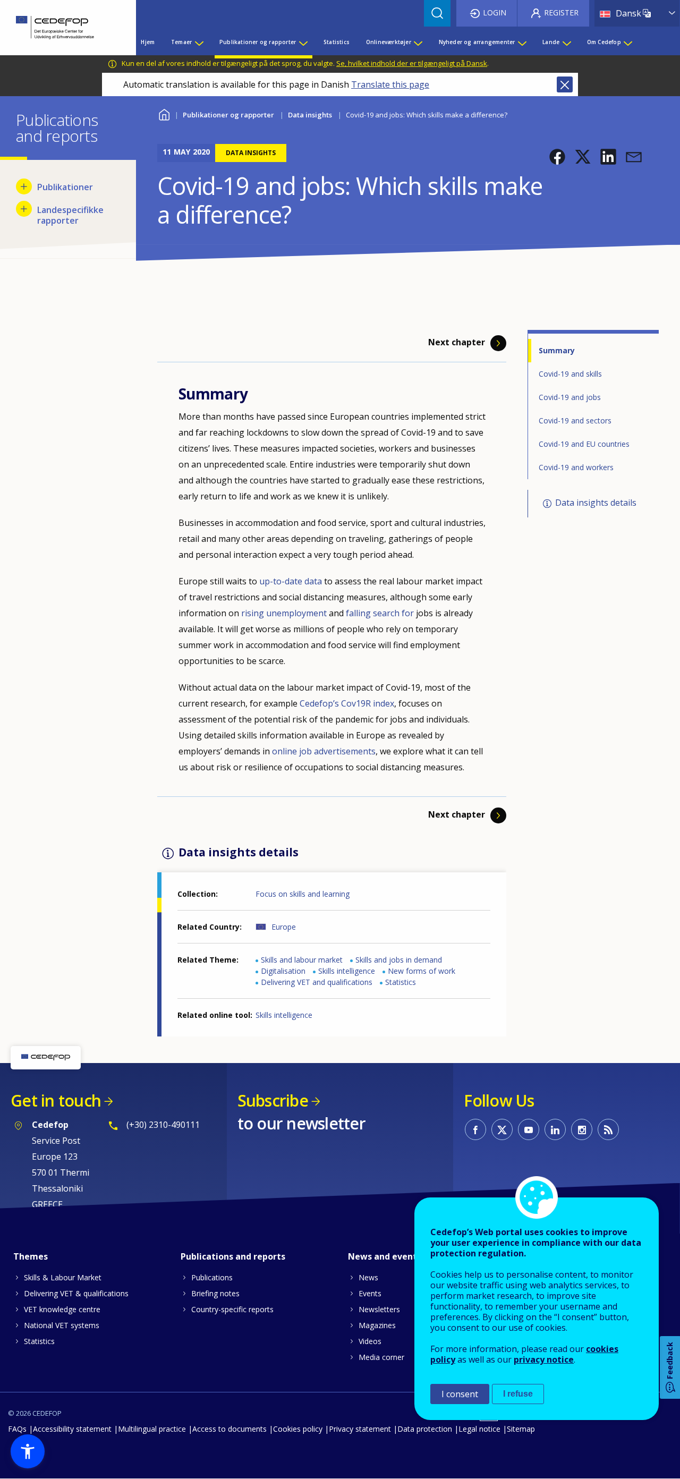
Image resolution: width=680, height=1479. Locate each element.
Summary (557, 350)
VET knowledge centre (62, 1309)
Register (561, 12)
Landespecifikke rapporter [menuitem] (70, 215)
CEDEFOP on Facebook (475, 1129)
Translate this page (390, 84)
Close (565, 84)
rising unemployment (284, 613)
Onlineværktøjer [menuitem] (388, 42)
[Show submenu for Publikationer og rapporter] (302, 42)
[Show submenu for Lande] (566, 42)
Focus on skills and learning (303, 894)
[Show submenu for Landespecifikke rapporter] (24, 209)
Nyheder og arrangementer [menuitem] (477, 42)
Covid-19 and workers (576, 467)
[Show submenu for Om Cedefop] (627, 42)
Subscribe (272, 1100)
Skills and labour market (302, 960)
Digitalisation (283, 971)
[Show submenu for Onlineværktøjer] (417, 42)
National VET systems (61, 1325)
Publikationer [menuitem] (65, 187)
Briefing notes (215, 1293)
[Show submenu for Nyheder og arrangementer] (521, 42)
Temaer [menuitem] (181, 42)
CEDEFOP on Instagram (581, 1129)
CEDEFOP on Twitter (502, 1129)
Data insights (310, 115)
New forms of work (421, 971)
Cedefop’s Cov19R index (347, 703)
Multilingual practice (152, 1429)
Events (370, 1293)
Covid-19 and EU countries (584, 444)
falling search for (381, 613)
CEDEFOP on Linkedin (555, 1129)
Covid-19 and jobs (570, 397)
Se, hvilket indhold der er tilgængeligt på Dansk (411, 63)
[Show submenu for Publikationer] (24, 186)
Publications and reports (233, 1256)
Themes (30, 1256)
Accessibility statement (72, 1429)
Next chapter (456, 342)
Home (164, 113)
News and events (384, 1256)
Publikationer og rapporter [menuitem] (257, 42)
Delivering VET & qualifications (76, 1293)
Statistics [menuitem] (337, 42)
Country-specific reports (232, 1309)
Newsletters (379, 1309)
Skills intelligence (346, 971)
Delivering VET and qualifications (316, 982)
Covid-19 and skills (570, 374)
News (368, 1277)
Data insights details (595, 502)
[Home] (60, 27)
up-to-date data (290, 581)
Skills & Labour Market (62, 1277)
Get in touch (56, 1100)
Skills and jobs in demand (398, 960)
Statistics (400, 982)
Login (494, 12)
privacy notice (544, 1359)
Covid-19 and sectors (575, 420)
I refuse (518, 1393)
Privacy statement (360, 1429)
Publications (212, 1277)
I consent (459, 1394)
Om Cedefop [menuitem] (604, 42)
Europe (283, 927)
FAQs (17, 1429)
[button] (557, 156)
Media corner (381, 1357)
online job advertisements (324, 751)
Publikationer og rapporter (228, 115)
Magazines (377, 1325)
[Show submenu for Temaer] (198, 42)
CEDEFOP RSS (608, 1129)
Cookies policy (297, 1429)
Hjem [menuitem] (148, 42)
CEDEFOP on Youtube (528, 1129)
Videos (370, 1341)
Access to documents (229, 1429)
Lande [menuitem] (550, 42)
